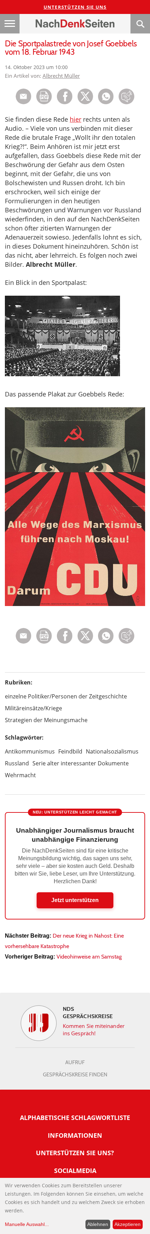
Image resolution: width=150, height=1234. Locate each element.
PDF (44, 96)
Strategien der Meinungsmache (46, 720)
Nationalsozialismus (112, 751)
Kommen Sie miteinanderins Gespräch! (94, 1029)
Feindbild (70, 751)
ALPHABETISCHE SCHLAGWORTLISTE (75, 1117)
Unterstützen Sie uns (75, 7)
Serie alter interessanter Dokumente (80, 763)
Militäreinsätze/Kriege (33, 708)
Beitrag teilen (23, 96)
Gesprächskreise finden (75, 1075)
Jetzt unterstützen (75, 900)
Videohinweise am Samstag (89, 956)
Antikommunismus (30, 751)
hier (75, 119)
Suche (140, 23)
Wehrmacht (20, 775)
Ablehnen (97, 1224)
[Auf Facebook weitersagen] (65, 102)
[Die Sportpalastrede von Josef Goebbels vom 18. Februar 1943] (106, 102)
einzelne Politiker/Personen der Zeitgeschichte (66, 696)
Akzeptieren (127, 1224)
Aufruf (75, 1062)
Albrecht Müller (61, 75)
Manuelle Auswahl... (27, 1224)
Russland (17, 763)
